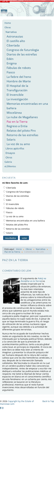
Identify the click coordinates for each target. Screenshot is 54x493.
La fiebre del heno (19, 77)
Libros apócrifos (15, 148)
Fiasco (11, 72)
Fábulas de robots (19, 68)
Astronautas (15, 36)
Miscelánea (14, 112)
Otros (9, 157)
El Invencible (15, 95)
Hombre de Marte (19, 81)
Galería (8, 161)
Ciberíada (13, 45)
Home (7, 23)
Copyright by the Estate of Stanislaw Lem (17, 402)
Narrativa (11, 32)
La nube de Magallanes (22, 117)
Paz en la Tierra (17, 121)
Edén (10, 59)
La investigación (17, 99)
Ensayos (10, 153)
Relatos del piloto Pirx (21, 130)
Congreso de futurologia (23, 50)
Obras (7, 27)
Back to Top (48, 401)
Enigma (12, 63)
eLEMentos (10, 166)
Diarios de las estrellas (22, 54)
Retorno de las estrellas (22, 135)
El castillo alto (16, 41)
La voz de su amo (18, 144)
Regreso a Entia (17, 126)
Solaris (11, 139)
